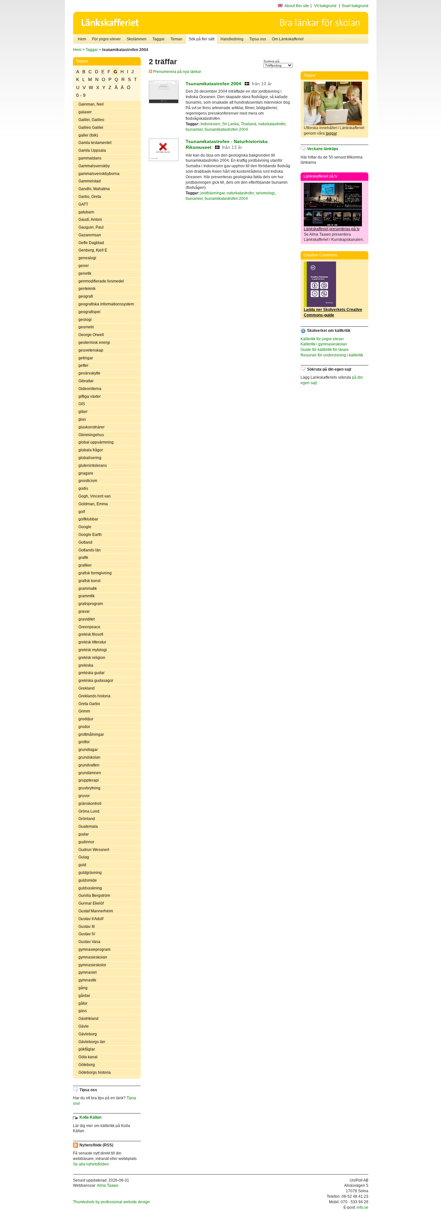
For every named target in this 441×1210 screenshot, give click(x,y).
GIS (81, 404)
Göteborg (86, 1064)
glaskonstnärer (91, 427)
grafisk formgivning (95, 573)
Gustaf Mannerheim (95, 911)
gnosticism (87, 480)
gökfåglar (86, 1049)
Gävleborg (87, 1034)
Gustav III (86, 926)
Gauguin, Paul (91, 227)
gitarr (82, 411)
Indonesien (210, 124)
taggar (331, 133)
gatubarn (86, 212)
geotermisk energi (94, 342)
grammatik (87, 588)
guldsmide (87, 880)
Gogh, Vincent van (94, 496)
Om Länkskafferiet (287, 39)
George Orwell (91, 335)
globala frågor (90, 450)
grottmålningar (91, 734)
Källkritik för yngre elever (322, 339)
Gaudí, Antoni (90, 219)
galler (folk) (88, 135)
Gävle (83, 1026)
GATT (83, 204)
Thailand (248, 124)
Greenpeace (89, 627)
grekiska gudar (91, 673)
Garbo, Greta (89, 196)
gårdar (84, 995)
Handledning (232, 39)
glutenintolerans (92, 465)
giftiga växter (89, 396)
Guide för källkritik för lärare (325, 349)
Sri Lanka (230, 124)
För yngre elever (106, 39)
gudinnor (86, 842)
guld (82, 865)
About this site (296, 6)
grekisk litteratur (92, 642)
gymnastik (87, 980)
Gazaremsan (89, 235)
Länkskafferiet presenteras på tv (332, 229)
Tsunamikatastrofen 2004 (213, 83)
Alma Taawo (107, 1185)
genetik (84, 273)
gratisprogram (90, 603)
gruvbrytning (89, 788)
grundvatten (88, 765)
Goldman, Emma (93, 504)
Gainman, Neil (91, 104)
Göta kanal (87, 1057)
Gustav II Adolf (90, 919)
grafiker (85, 565)
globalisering (89, 458)
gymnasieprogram (94, 949)
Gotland (85, 542)
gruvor (84, 796)
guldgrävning (90, 872)
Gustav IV (86, 934)
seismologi (265, 193)
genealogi (87, 258)
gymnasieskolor (92, 965)
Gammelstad (89, 181)
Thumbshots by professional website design (111, 1202)
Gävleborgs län (91, 1042)
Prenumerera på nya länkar (176, 71)
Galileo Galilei (90, 127)
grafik (83, 557)
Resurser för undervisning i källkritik (332, 355)
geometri (86, 327)
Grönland (86, 818)
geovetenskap (90, 350)
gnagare (85, 473)
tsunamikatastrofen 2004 (226, 129)
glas (82, 419)
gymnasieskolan (92, 957)
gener (83, 265)
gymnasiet (87, 972)
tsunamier (194, 129)
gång (82, 988)
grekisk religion (91, 657)
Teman (176, 39)
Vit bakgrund (325, 6)
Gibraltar (86, 381)
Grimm (84, 711)
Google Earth (90, 534)
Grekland (86, 688)
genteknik (87, 288)
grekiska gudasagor (95, 680)
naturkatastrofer (271, 124)
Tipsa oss (257, 39)
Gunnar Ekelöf (91, 903)
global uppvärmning (96, 442)
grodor (84, 726)
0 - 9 (81, 95)
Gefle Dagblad (91, 243)
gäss (82, 1011)
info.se (362, 1207)
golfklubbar (88, 519)
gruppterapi (88, 780)
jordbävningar (212, 193)
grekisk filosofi (90, 634)
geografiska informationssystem (106, 304)
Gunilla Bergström (94, 895)
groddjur (85, 719)
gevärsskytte (89, 373)
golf (81, 511)
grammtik (86, 596)
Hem (82, 39)
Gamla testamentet (94, 142)
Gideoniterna (89, 388)
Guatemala (88, 826)
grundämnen (89, 773)
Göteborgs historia (94, 1072)
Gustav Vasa (89, 941)
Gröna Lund (88, 811)
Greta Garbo (89, 704)
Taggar (158, 39)
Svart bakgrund (355, 6)
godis (83, 488)
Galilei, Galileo (91, 120)
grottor (84, 742)
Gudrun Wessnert (93, 849)
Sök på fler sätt (201, 39)
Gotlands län (89, 550)
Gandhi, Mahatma (94, 189)
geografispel (89, 312)
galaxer (85, 112)
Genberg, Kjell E (92, 250)
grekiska (85, 665)
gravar (84, 611)
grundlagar (88, 749)
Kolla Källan (90, 1117)
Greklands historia (94, 696)
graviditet (86, 619)
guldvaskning (90, 888)
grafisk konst (89, 581)
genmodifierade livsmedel (101, 281)
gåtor (82, 1003)
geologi (85, 319)
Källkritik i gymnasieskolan (324, 344)
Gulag (83, 857)
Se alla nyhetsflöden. (91, 1164)
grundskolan (89, 757)
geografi (85, 296)
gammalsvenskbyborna (98, 173)
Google (84, 527)
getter (83, 365)
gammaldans (89, 158)
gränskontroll (89, 803)
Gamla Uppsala (92, 150)
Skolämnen (137, 39)
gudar (83, 834)
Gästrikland (88, 1018)
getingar (85, 358)
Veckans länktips (322, 149)
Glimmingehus (91, 435)
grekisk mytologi (92, 650)
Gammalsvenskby (94, 166)
